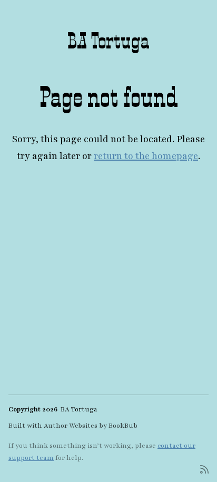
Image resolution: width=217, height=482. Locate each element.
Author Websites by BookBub (90, 425)
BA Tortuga (108, 40)
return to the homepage (146, 156)
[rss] (204, 469)
